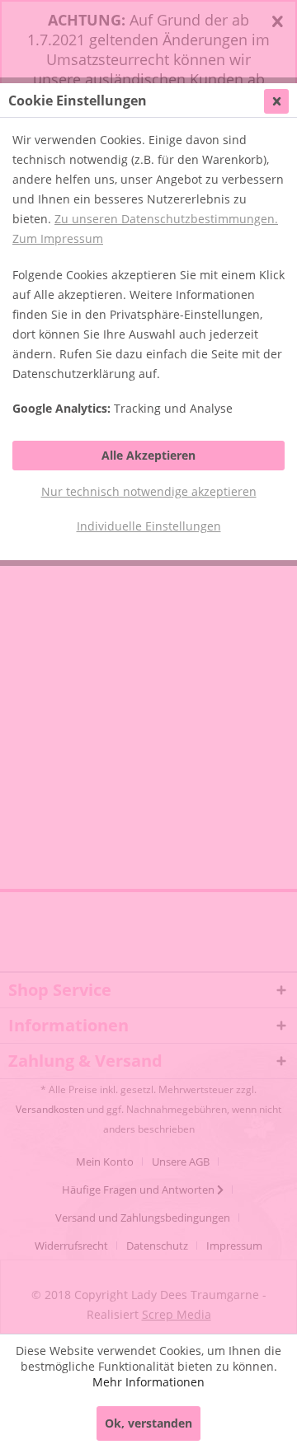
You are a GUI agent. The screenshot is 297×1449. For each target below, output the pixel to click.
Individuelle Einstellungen (149, 526)
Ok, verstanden (148, 1423)
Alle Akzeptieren (148, 455)
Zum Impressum (57, 238)
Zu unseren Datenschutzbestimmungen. (166, 219)
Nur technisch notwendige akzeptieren (149, 491)
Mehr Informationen (148, 1382)
